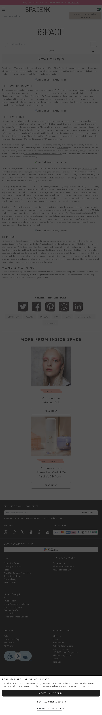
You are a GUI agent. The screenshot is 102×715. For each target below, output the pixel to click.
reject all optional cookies (51, 702)
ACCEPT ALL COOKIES (51, 693)
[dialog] (51, 695)
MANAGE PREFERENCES (49, 708)
